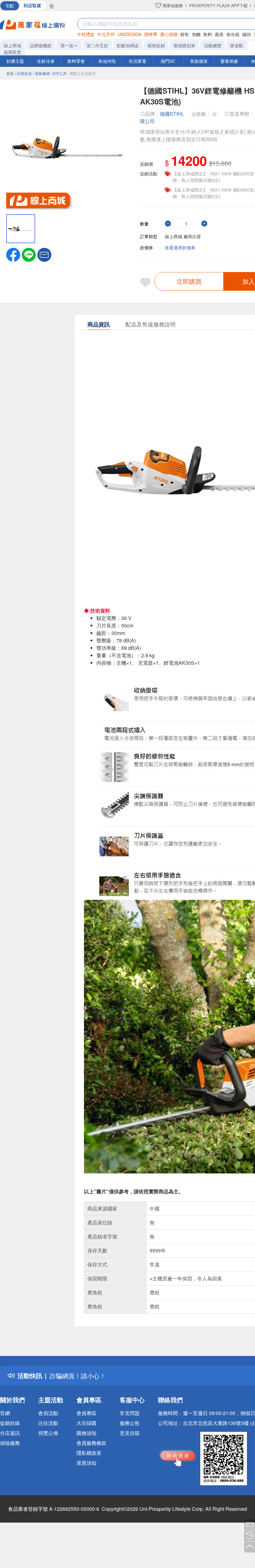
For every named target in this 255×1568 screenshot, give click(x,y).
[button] (44, 254)
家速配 (236, 45)
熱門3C (168, 61)
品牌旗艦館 (41, 45)
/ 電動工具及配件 (82, 73)
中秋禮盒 (86, 34)
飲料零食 (76, 61)
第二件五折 (97, 45)
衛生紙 (232, 34)
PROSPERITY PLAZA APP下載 (218, 5)
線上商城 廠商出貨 (183, 236)
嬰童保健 (229, 61)
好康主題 (15, 61)
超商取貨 (12, 52)
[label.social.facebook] (13, 254)
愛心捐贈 (169, 34)
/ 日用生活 (23, 73)
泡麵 (196, 34)
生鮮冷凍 (45, 61)
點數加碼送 (128, 45)
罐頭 (246, 34)
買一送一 (69, 45)
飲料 (207, 34)
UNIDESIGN (129, 34)
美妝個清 (198, 61)
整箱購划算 (184, 45)
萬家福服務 (172, 5)
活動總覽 (212, 45)
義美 (219, 34)
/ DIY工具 (59, 73)
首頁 (10, 73)
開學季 (150, 34)
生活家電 (137, 61)
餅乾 (184, 34)
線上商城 (12, 45)
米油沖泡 (107, 61)
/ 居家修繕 (41, 73)
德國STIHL (172, 113)
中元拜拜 (106, 34)
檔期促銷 (156, 45)
